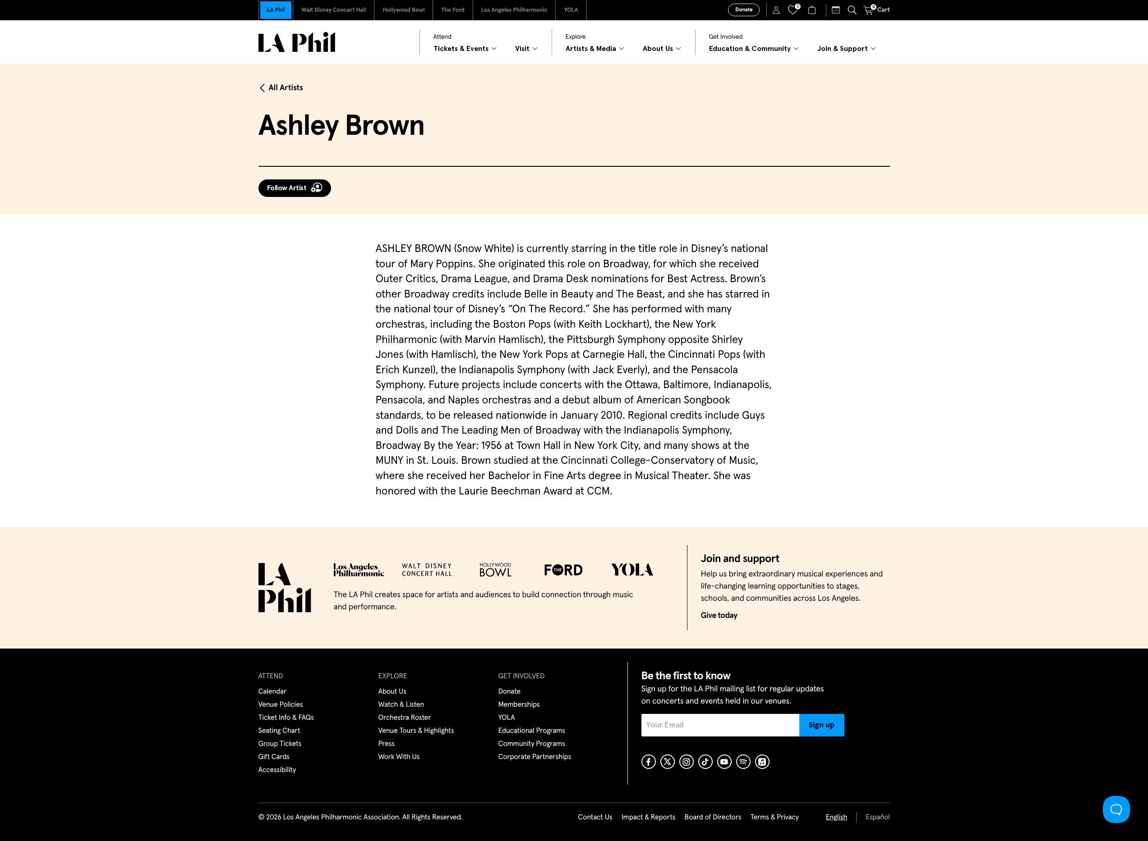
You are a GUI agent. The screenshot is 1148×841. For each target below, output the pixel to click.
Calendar (272, 691)
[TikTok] (705, 761)
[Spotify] (743, 761)
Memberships (519, 704)
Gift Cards (274, 757)
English (836, 817)
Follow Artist (287, 188)
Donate (743, 10)
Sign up (821, 725)
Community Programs (531, 744)
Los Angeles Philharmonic (514, 10)
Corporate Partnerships (535, 757)
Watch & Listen (401, 704)
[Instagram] (686, 761)
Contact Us (595, 817)
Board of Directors (712, 817)
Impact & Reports (649, 817)
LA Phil (276, 10)
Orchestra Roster (404, 718)
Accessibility (277, 770)
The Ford (452, 10)
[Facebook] (648, 761)
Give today (719, 616)
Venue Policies (280, 704)
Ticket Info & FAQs (286, 718)
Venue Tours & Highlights (416, 731)
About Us (392, 691)
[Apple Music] (762, 761)
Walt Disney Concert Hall (333, 10)
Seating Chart (279, 731)
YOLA (571, 10)
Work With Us (399, 757)
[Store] (813, 10)
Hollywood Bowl (403, 10)
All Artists (286, 88)
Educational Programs (531, 731)
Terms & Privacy (774, 817)
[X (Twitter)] (667, 761)
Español (878, 817)
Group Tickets (280, 744)
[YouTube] (724, 761)
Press (386, 744)
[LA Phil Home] (296, 42)
